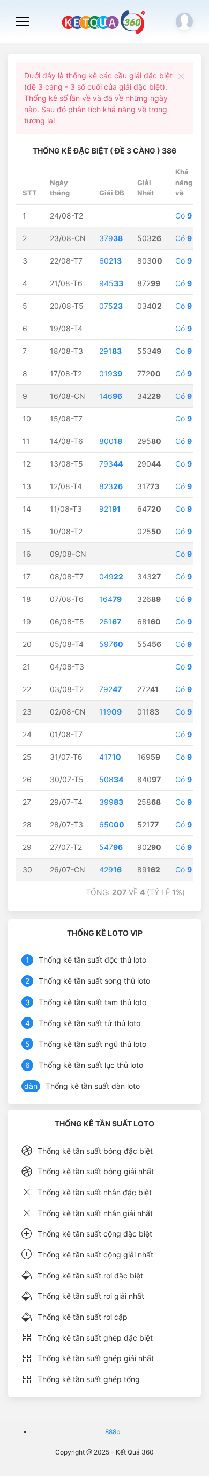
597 (111, 644)
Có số (188, 215)
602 (110, 260)
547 (111, 847)
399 (111, 801)
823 (111, 486)
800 (110, 441)
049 (111, 576)
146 (110, 396)
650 (111, 824)
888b (112, 1432)
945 (111, 283)
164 (110, 599)
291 (110, 350)
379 (111, 238)
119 (110, 711)
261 (110, 621)
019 (110, 373)
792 (110, 689)
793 (111, 463)
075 (111, 305)
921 (110, 508)
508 (111, 779)
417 (110, 756)
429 (110, 869)
